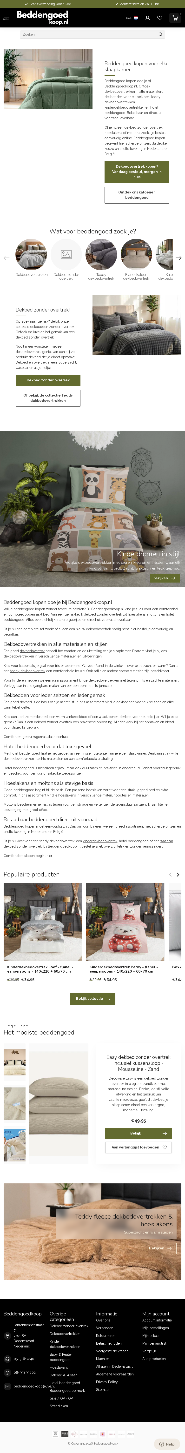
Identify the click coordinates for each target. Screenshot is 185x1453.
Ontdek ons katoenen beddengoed (137, 194)
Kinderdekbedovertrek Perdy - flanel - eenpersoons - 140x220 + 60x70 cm (124, 969)
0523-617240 (24, 1359)
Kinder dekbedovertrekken (65, 1344)
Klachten (103, 1359)
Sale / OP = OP (61, 1398)
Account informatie (157, 1320)
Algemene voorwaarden (115, 1374)
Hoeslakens (59, 1367)
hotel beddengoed (25, 753)
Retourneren (105, 1336)
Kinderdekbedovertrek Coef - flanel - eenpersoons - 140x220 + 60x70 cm (40, 969)
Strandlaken (59, 1406)
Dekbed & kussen (63, 1375)
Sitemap (102, 1390)
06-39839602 (25, 1372)
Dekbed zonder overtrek (48, 380)
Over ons (103, 1320)
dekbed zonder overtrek (103, 614)
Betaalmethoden (109, 1343)
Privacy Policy (107, 1382)
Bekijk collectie (89, 999)
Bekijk (135, 1133)
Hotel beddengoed (65, 1383)
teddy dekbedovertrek (27, 671)
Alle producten (154, 1359)
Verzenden (104, 1328)
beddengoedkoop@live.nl (34, 1386)
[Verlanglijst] (159, 18)
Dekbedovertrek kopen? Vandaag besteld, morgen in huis (137, 172)
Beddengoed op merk (67, 1391)
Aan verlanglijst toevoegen (135, 1147)
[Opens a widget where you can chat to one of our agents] (167, 1445)
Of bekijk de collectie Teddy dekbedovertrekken (48, 398)
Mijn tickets (150, 1336)
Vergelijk (149, 1351)
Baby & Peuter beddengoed (61, 1357)
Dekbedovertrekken (65, 1334)
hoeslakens (136, 614)
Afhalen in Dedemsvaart (114, 1366)
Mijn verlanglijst (154, 1343)
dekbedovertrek (32, 651)
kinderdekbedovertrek (100, 841)
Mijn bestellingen (155, 1328)
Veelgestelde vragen (112, 1351)
